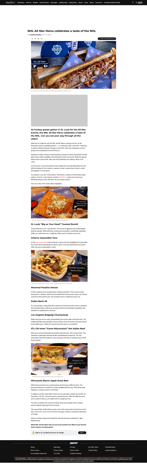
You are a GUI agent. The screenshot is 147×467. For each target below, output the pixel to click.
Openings (57, 447)
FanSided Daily (110, 447)
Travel (86, 2)
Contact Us (98, 2)
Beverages (54, 2)
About (92, 2)
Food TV (28, 2)
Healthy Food (63, 2)
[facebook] (132, 2)
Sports (80, 2)
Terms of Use (74, 450)
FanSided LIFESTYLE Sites (112, 2)
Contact (72, 447)
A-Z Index (57, 453)
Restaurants (73, 2)
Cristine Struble (35, 34)
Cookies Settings (75, 453)
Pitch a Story (35, 450)
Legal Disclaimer (110, 450)
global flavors (62, 177)
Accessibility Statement (39, 453)
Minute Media (21, 458)
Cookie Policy (92, 450)
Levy (57, 146)
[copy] (41, 38)
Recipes (35, 2)
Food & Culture (44, 2)
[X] (136, 2)
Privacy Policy (58, 450)
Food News (20, 2)
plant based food (41, 242)
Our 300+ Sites (93, 447)
